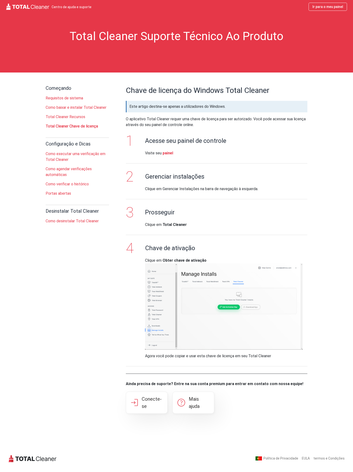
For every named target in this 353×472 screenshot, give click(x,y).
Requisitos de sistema (64, 98)
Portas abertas (58, 193)
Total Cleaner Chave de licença (72, 126)
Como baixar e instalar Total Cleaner (76, 107)
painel (168, 153)
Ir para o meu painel (327, 7)
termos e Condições (329, 458)
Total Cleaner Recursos (65, 117)
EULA (306, 458)
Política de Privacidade (280, 458)
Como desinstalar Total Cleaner (72, 221)
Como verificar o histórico (67, 184)
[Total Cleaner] (32, 458)
